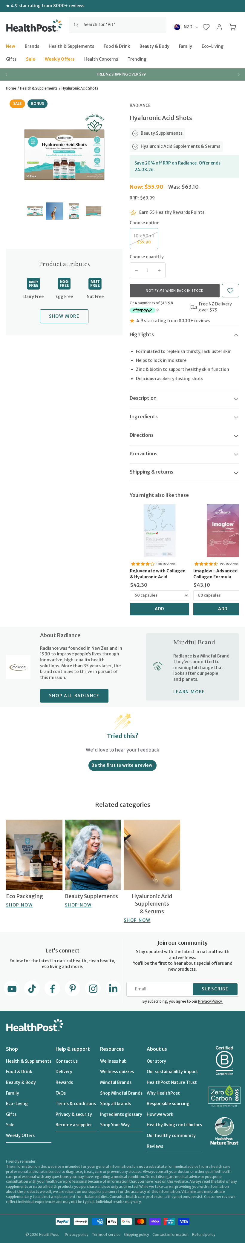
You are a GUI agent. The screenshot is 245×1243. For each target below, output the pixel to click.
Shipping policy (136, 1234)
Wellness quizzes (117, 1071)
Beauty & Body (154, 46)
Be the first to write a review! (122, 765)
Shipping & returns (151, 472)
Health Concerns (101, 59)
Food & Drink (117, 46)
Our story (156, 1061)
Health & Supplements (71, 46)
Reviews (155, 1146)
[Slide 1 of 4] (34, 210)
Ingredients (144, 417)
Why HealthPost (163, 1093)
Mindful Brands (115, 1082)
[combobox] (117, 25)
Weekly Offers (60, 59)
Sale (30, 59)
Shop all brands (115, 1103)
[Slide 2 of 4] (54, 210)
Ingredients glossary (121, 1114)
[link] (159, 530)
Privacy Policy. (210, 1001)
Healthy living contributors (174, 1124)
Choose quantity (147, 256)
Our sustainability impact (172, 1071)
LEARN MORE (189, 692)
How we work (160, 1114)
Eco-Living (212, 46)
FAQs (61, 1093)
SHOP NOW (19, 905)
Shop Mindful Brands (121, 1093)
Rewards (64, 1082)
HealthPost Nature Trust (172, 1082)
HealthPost (49, 1234)
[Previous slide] (6, 74)
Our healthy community (171, 1135)
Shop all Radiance (74, 695)
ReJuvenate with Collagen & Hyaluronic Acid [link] (158, 574)
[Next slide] (238, 74)
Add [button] (160, 608)
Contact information (170, 1234)
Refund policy (203, 1234)
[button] (206, 26)
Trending (137, 59)
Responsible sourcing (168, 1103)
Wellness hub (113, 1061)
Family (185, 46)
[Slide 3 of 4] (73, 210)
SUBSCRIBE (215, 989)
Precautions (143, 454)
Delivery (64, 1071)
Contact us (67, 1061)
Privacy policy (76, 1234)
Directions (142, 435)
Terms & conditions (76, 1103)
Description (143, 398)
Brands (32, 46)
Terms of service (106, 1234)
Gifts (11, 59)
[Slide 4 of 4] (93, 210)
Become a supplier (74, 1124)
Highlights (142, 334)
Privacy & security (74, 1114)
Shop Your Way (115, 1124)
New (10, 46)
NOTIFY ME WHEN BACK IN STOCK (174, 291)
